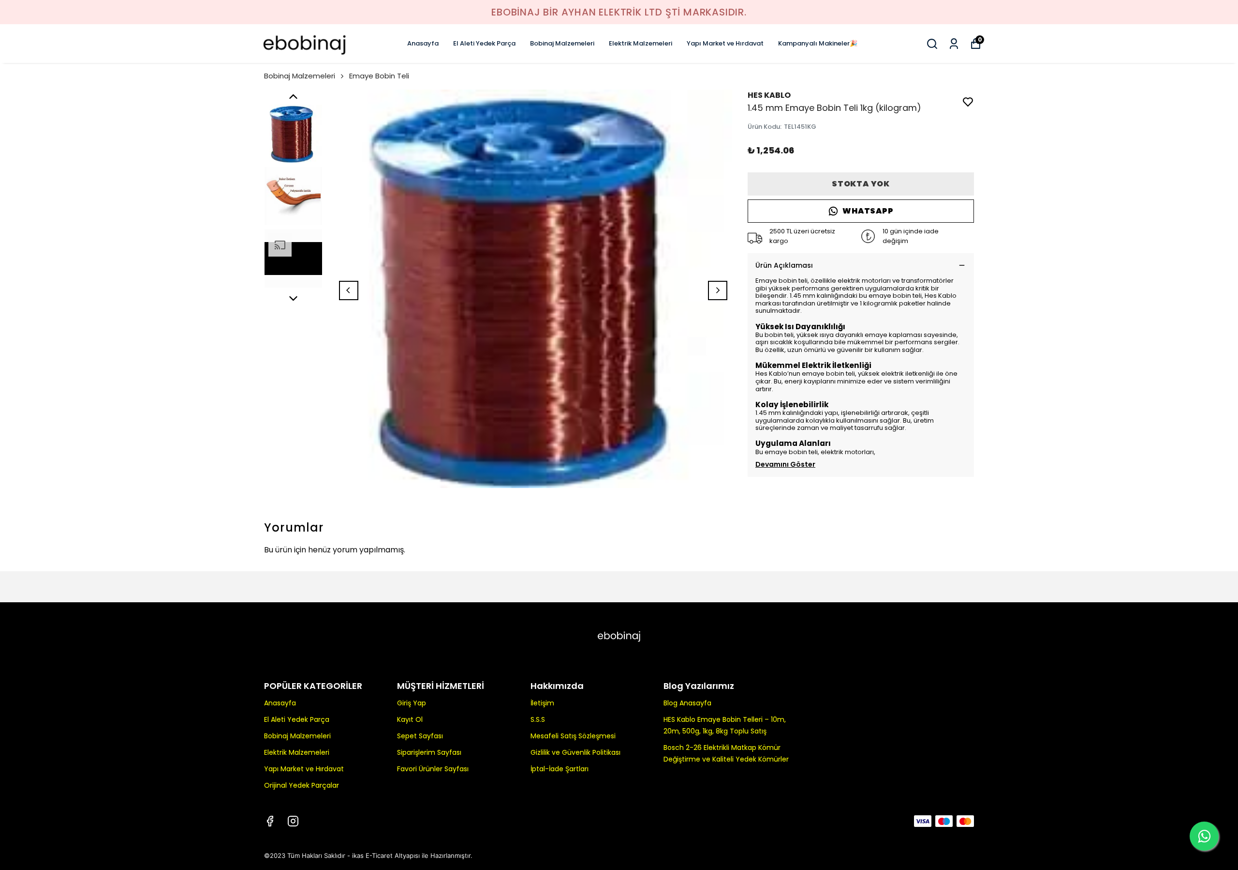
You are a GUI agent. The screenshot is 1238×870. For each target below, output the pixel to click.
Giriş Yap (411, 703)
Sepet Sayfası (420, 736)
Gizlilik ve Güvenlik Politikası (575, 752)
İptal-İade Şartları (560, 769)
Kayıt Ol (410, 719)
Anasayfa (423, 43)
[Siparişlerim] (954, 44)
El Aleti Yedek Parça (484, 43)
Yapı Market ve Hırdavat (725, 43)
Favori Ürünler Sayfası (433, 769)
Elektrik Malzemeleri (640, 43)
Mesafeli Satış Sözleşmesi (573, 736)
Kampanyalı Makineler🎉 (817, 43)
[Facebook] (270, 821)
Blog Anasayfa (687, 703)
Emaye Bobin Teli (379, 76)
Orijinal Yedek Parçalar (301, 785)
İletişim (542, 703)
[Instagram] (293, 821)
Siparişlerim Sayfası (429, 752)
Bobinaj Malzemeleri (562, 43)
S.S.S (538, 719)
